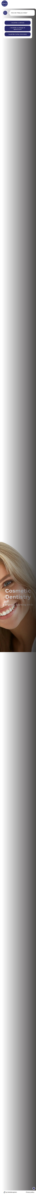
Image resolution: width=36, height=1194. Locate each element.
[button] (31, 3)
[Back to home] (4, 3)
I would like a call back (17, 23)
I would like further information (17, 34)
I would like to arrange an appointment (17, 28)
